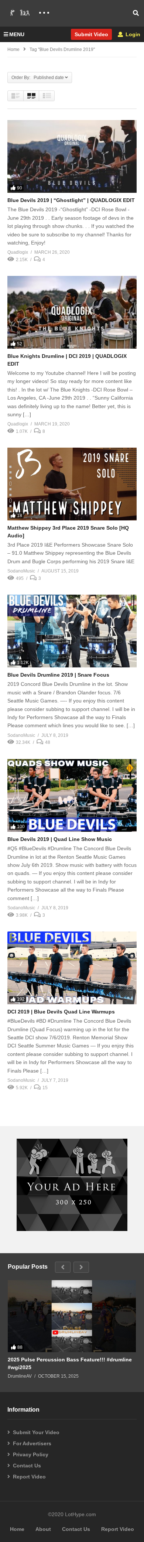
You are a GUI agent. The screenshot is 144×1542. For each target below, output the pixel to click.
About (43, 1529)
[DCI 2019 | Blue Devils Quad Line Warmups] (72, 967)
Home (13, 49)
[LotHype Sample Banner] (72, 1229)
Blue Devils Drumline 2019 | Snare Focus (58, 675)
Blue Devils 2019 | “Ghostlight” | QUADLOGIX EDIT (71, 200)
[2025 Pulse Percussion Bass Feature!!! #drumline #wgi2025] (72, 1316)
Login (132, 34)
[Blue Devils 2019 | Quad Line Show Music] (72, 795)
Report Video (29, 1477)
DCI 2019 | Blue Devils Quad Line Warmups (61, 1012)
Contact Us (27, 1466)
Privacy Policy (30, 1454)
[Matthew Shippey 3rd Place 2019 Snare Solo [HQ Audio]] (72, 484)
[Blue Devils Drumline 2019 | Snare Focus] (72, 631)
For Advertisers (32, 1443)
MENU (16, 34)
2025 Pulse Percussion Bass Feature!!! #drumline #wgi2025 (70, 1363)
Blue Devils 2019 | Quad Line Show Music (59, 839)
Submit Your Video (36, 1432)
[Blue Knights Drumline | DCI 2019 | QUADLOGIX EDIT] (72, 312)
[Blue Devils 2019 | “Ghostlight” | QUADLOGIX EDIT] (72, 156)
